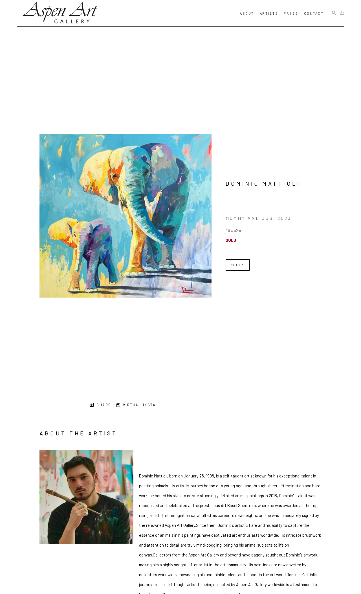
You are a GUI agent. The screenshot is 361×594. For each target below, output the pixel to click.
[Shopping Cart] (342, 13)
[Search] (334, 13)
